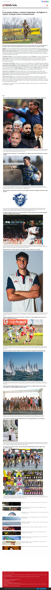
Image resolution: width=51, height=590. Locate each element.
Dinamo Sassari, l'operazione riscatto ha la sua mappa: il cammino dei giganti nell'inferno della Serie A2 (25, 191)
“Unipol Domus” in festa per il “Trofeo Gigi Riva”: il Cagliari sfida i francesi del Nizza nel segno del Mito (25, 154)
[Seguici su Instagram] (44, 1)
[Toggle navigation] (47, 5)
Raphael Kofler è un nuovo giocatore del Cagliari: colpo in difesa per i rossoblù (21, 249)
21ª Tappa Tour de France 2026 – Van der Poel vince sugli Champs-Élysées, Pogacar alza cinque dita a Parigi (24, 447)
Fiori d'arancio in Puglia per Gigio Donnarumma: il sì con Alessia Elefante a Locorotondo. (24, 418)
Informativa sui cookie (43, 588)
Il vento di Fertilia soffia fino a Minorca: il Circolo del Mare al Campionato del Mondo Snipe (24, 350)
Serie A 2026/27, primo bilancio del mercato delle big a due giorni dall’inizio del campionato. (24, 97)
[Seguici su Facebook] (42, 1)
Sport (3, 10)
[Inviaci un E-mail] (46, 1)
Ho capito (38, 588)
